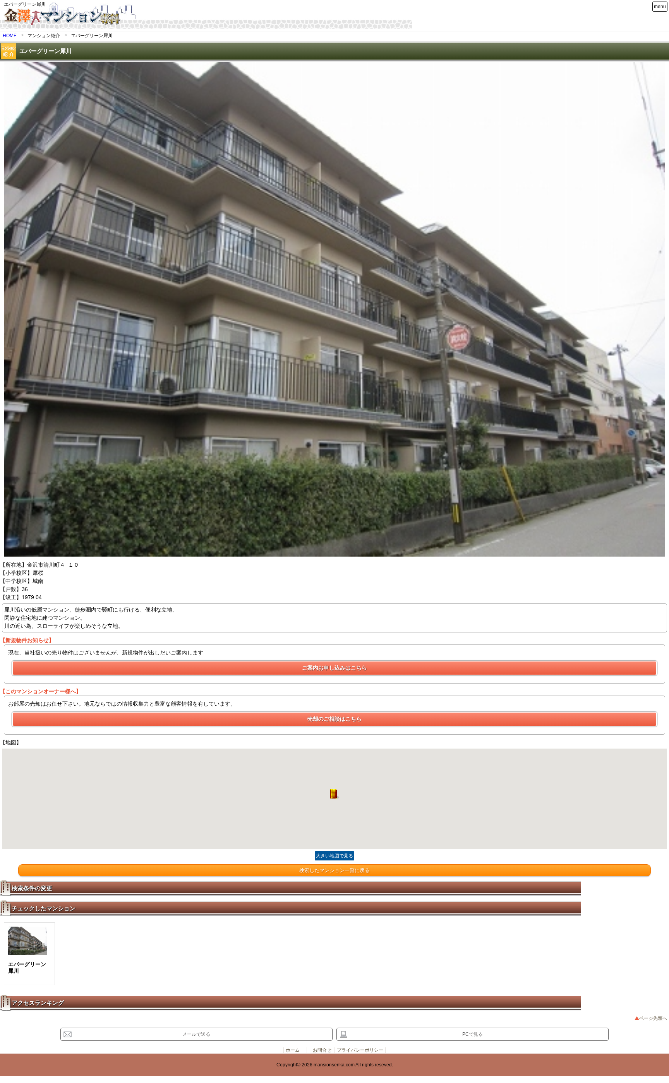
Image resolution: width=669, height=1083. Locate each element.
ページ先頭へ (653, 1018)
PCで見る (472, 1034)
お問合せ (322, 1050)
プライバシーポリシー (360, 1050)
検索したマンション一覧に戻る (334, 870)
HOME (10, 35)
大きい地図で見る (334, 856)
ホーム (293, 1050)
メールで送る (196, 1034)
